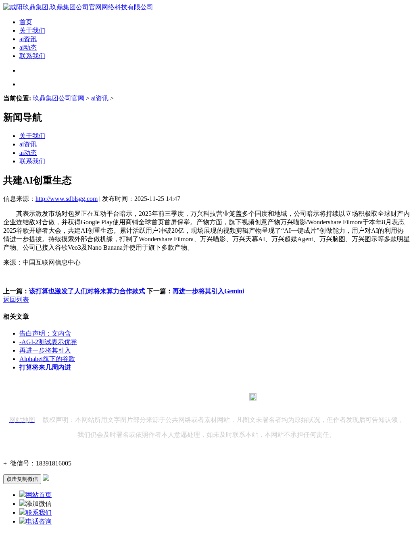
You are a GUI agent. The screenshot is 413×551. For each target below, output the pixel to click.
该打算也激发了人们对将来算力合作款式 (87, 291)
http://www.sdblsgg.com (66, 198)
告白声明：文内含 (45, 333)
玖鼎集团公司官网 (58, 98)
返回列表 (16, 299)
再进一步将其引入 (45, 350)
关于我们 (32, 30)
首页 (25, 22)
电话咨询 (39, 521)
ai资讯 (28, 38)
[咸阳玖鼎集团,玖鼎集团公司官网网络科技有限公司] (78, 7)
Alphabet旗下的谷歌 (47, 358)
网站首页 (39, 494)
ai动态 (28, 47)
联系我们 (32, 55)
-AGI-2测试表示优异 (48, 341)
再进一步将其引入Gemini (208, 291)
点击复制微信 (22, 479)
